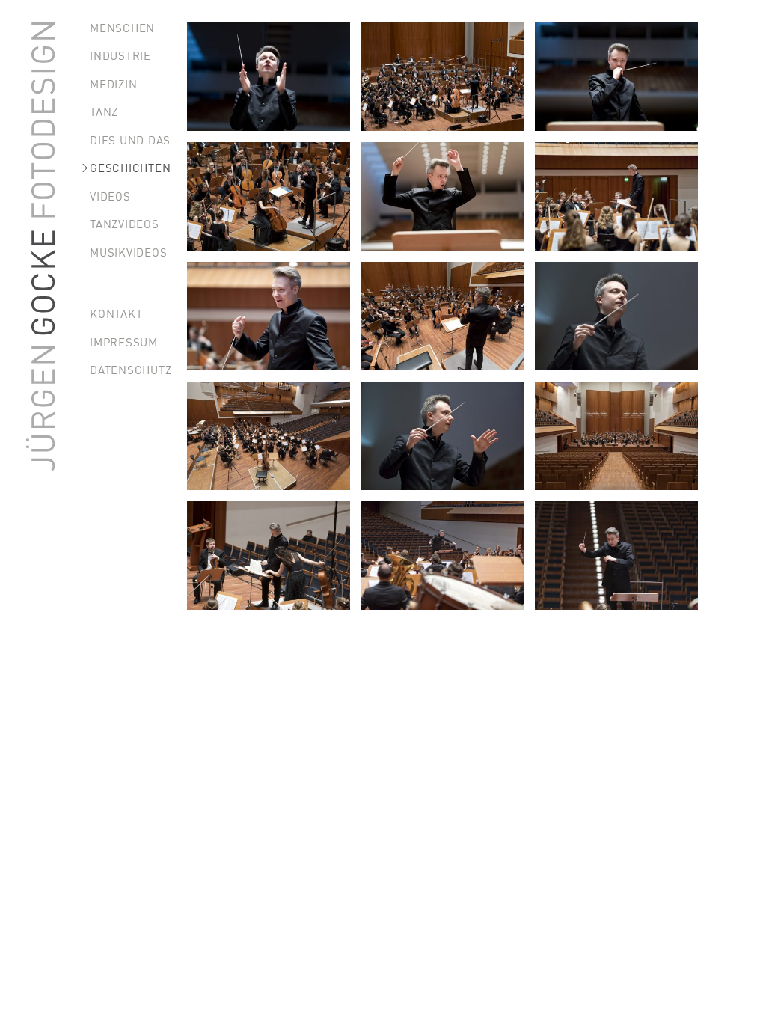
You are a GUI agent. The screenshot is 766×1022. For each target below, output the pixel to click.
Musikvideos (128, 251)
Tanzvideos (124, 223)
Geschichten (130, 167)
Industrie (120, 55)
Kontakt (116, 313)
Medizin (113, 83)
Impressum (124, 341)
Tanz (104, 111)
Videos (110, 195)
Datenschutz (130, 369)
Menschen (122, 27)
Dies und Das (130, 139)
